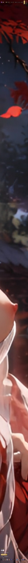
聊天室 (9, 2)
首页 (6, 2)
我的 (19, 2)
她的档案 (2, 556)
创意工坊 (16, 2)
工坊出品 (26, 2)
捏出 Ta (12, 2)
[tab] (3, 560)
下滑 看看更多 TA (6, 556)
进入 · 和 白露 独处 (4, 554)
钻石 (18, 2)
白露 (2, 550)
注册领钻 (24, 2)
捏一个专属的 (2, 557)
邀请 (21, 2)
